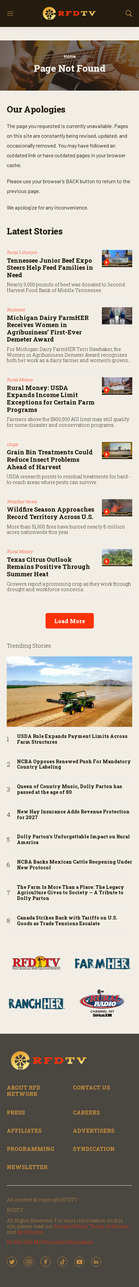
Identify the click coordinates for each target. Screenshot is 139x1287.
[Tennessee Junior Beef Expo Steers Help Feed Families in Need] (117, 258)
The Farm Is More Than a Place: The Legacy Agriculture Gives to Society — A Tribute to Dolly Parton (70, 892)
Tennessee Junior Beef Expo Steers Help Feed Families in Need (50, 267)
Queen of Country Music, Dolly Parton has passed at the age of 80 (69, 789)
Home (70, 56)
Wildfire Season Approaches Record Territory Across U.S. (50, 513)
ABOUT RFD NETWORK (23, 1090)
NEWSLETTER (27, 1167)
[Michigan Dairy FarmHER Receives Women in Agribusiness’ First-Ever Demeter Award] (117, 315)
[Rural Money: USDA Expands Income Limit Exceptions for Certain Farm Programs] (117, 385)
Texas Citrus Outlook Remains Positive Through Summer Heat (48, 566)
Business (16, 310)
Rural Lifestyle (22, 252)
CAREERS (86, 1112)
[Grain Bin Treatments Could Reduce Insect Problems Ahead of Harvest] (117, 450)
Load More (69, 620)
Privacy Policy (70, 1226)
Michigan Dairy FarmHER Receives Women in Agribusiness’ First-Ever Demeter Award (48, 329)
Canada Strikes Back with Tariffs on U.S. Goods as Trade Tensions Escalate (67, 921)
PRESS (16, 1112)
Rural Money (20, 380)
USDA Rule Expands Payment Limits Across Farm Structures (72, 739)
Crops (12, 444)
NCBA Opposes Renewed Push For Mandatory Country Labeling (74, 764)
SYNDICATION (94, 1149)
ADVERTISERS (93, 1130)
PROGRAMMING (30, 1149)
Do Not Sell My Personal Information (50, 1242)
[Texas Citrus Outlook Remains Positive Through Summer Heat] (117, 557)
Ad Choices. (31, 1232)
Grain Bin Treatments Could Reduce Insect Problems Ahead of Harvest (50, 459)
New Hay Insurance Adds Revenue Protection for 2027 (73, 815)
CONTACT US (91, 1087)
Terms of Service (109, 1226)
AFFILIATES (24, 1130)
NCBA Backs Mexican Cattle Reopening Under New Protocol (74, 865)
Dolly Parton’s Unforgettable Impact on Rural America (73, 839)
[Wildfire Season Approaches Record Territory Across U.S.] (117, 507)
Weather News (22, 501)
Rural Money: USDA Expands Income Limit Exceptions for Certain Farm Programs (50, 399)
